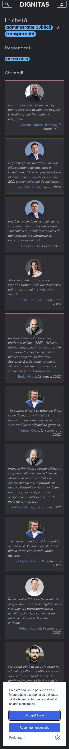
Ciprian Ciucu (29, 430)
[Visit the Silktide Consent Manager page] (57, 737)
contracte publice (17, 59)
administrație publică (28, 27)
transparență (20, 34)
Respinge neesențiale (34, 727)
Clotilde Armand (29, 300)
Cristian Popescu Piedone (39, 125)
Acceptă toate (34, 715)
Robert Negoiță (30, 628)
